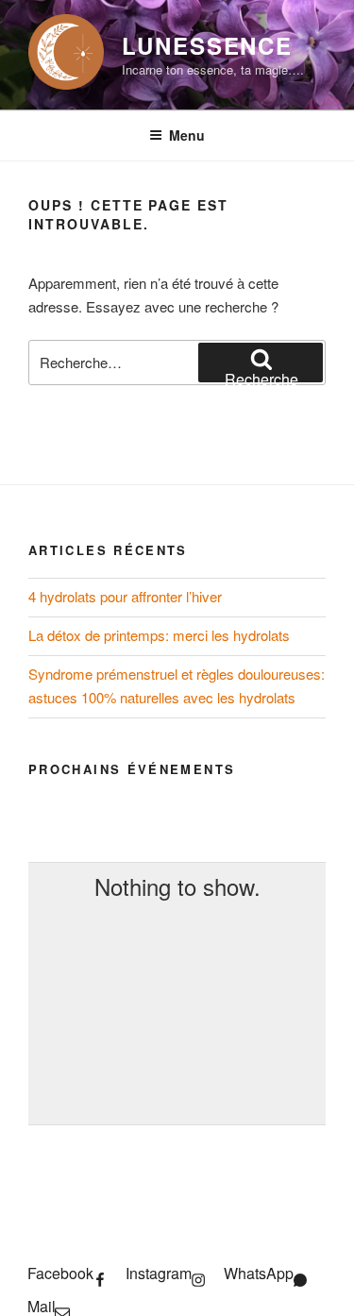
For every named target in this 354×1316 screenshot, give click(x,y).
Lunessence (207, 45)
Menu (187, 135)
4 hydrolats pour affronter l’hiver (125, 596)
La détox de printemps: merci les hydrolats (159, 635)
